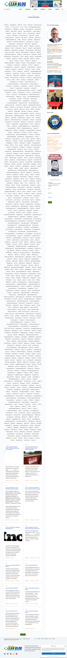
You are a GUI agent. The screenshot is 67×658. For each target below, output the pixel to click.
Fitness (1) (16, 143)
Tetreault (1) (12, 387)
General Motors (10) (29, 155)
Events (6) (35, 132)
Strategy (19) (23, 370)
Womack (54, 151)
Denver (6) (36, 111)
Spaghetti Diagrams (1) (20, 364)
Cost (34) (14, 92)
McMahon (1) (16, 252)
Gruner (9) (13, 164)
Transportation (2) (8, 404)
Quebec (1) (31, 332)
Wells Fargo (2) (14, 429)
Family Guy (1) (8, 141)
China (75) (7, 77)
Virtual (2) (24, 419)
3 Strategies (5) (13, 25)
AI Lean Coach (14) (31, 33)
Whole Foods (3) (9, 431)
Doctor (52, 137)
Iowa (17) (19, 191)
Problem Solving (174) (30, 320)
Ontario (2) (14, 282)
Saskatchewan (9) (37, 349)
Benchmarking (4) (25, 52)
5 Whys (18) (30, 25)
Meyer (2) (21, 259)
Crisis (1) (24, 96)
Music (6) (8, 271)
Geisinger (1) (15, 153)
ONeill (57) (8, 282)
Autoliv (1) (37, 41)
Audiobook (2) (37, 39)
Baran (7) (25, 48)
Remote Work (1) (16, 339)
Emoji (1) (8, 126)
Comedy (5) (20, 82)
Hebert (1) (22, 172)
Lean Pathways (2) (34, 227)
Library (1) (37, 240)
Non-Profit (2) (30, 275)
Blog (8, 444)
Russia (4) (37, 347)
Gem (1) (21, 153)
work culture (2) (19, 434)
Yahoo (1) (26, 438)
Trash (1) (15, 404)
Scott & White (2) (37, 351)
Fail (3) (27, 138)
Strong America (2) (11, 372)
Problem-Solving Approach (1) (16, 322)
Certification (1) (8, 71)
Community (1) (9, 86)
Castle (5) (8, 69)
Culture (60, 136)
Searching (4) (7, 353)
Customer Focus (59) (22, 103)
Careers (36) (16, 67)
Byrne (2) (23, 63)
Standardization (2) (10, 368)
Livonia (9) (15, 244)
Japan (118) (39, 193)
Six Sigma (50, 148)
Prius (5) (39, 318)
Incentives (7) (33, 185)
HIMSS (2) (22, 174)
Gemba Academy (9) (35, 153)
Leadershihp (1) (19, 214)
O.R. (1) (14, 280)
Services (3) (24, 356)
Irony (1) (34, 191)
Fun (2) (25, 149)
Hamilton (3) (18, 166)
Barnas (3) (30, 48)
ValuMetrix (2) (37, 415)
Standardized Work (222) (21, 368)
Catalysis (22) (14, 69)
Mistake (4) (27, 261)
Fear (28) (21, 141)
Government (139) (37, 160)
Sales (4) (23, 349)
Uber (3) (34, 406)
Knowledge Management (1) (23, 208)
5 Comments (36, 480)
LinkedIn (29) (32, 242)
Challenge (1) (20, 71)
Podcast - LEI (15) (34, 311)
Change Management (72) (35, 71)
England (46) (22, 130)
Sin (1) (24, 360)
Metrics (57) (9, 259)
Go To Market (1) (37, 157)
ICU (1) (26, 183)
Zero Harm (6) (27, 440)
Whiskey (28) (33, 429)
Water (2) (32, 425)
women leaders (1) (11, 434)
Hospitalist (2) (16, 178)
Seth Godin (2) (31, 356)
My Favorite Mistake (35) (21, 271)
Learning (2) (37, 238)
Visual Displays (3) (36, 419)
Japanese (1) (16, 195)
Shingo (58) (14, 358)
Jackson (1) (20, 193)
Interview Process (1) (21, 189)
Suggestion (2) (10, 375)
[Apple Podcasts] (10, 9)
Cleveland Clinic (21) (37, 77)
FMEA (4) (12, 145)
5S (47, 136)
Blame (53, 136)
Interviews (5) (30, 189)
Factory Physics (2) (16, 138)
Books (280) (26, 58)
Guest (55, 138)
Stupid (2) (36, 372)
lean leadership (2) (34, 223)
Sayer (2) (7, 351)
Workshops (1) (9, 438)
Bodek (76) (8, 58)
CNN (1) (18, 79)
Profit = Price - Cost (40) (9, 328)
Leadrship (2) (29, 216)
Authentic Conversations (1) (19, 41)
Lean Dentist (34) (21, 221)
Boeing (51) (14, 58)
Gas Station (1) (38, 151)
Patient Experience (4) (25, 292)
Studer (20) (25, 372)
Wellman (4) (7, 429)
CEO (58, 136)
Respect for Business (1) (22, 341)
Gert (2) (6, 157)
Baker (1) (26, 46)
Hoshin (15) (36, 176)
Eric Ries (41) (24, 132)
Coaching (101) (30, 79)
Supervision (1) (35, 375)
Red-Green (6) (39, 337)
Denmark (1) (23, 111)
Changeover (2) (8, 73)
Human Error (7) (8, 181)
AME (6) (37, 35)
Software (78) (25, 362)
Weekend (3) (16, 427)
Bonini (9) (20, 58)
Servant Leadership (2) (10, 356)
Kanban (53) (15, 204)
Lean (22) (36, 216)
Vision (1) (29, 419)
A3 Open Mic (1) (8, 29)
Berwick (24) (32, 52)
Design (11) (16, 113)
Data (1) (40, 107)
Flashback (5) (22, 143)
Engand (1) (15, 130)
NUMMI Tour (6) (26, 278)
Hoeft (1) (32, 174)
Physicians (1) (15, 305)
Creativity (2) (18, 96)
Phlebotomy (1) (29, 303)
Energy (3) (36, 128)
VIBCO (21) (37, 417)
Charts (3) (28, 73)
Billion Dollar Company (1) (10, 54)
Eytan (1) (37, 136)
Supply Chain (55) (10, 377)
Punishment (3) (27, 330)
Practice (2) (32, 316)
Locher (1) (20, 244)
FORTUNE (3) (22, 147)
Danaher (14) (34, 107)
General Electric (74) (20, 155)
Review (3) (33, 343)
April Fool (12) (37, 37)
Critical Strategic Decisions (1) (34, 96)
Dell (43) (32, 109)
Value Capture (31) (36, 412)
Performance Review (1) (34, 301)
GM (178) (31, 157)
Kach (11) (32, 200)
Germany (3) (37, 155)
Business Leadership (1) (9, 63)
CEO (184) (38, 69)
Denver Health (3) (9, 113)
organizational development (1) (12, 286)
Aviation (51, 136)
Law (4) (23, 212)
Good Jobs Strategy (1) (21, 160)
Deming (48, 137)
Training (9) (37, 400)
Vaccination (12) (22, 412)
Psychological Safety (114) (36, 328)
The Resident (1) (17, 389)
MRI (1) (12, 269)
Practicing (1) (38, 316)
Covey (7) (8, 94)
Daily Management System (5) (34, 105)
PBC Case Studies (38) (37, 297)
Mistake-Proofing (54, 143)
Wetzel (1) (21, 429)
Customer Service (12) (9, 105)
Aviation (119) (27, 44)
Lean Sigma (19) (27, 229)
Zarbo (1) (13, 440)
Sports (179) (30, 366)
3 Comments (17, 580)
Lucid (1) (38, 244)
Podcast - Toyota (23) (9, 313)
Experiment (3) (21, 136)
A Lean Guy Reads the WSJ (11, 611)
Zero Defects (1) (19, 440)
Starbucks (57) (30, 368)
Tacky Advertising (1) (18, 381)
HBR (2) (21, 168)
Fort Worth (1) (15, 147)
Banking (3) (7, 48)
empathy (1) (14, 126)
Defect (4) (16, 109)
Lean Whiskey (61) (27, 235)
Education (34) (16, 122)
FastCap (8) (15, 141)
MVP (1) (13, 271)
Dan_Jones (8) (20, 107)
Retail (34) (20, 343)
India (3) (38, 185)
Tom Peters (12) (15, 393)
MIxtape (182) (22, 263)
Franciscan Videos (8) (11, 149)
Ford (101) (8, 147)
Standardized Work (58, 148)
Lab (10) (15, 210)
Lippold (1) (39, 242)
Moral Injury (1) (24, 265)
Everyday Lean (55, 137)
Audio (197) (30, 39)
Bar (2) (12, 48)
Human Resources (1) (17, 181)
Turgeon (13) (17, 406)
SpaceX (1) (12, 364)
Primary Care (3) (32, 318)
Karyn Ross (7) (37, 204)
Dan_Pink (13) (27, 107)
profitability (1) (18, 328)
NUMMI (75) (18, 278)
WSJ (55, 151)
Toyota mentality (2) (22, 398)
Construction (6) (18, 88)
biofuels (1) (19, 54)
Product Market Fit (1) (24, 326)
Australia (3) (9, 41)
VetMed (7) (31, 417)
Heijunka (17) (29, 172)
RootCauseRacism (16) (22, 347)
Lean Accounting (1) (8, 219)
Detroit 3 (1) (37, 113)
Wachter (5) (38, 421)
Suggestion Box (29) (19, 375)
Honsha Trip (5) (23, 176)
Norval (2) (7, 278)
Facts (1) (23, 138)
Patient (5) (9, 292)
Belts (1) (18, 52)
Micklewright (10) (35, 259)
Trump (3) (34, 404)
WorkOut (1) (18, 436)
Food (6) (21, 145)
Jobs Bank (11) (37, 195)
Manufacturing (49, 143)
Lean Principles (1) (9, 229)
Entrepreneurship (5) (30, 130)
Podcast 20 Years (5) (30, 313)
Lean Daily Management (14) (11, 221)
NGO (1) (39, 273)
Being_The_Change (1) (10, 52)
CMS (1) (13, 79)
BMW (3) (26, 56)
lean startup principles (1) (32, 231)
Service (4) (18, 356)
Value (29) (29, 412)
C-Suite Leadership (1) (31, 63)
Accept (54, 653)
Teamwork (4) (8, 385)
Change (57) (26, 71)
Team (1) (28, 383)
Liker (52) (21, 242)
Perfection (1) (38, 299)
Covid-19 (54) (14, 94)
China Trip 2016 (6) (14, 77)
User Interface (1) (9, 412)
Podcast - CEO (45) (34, 307)
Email (49, 188)
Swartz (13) (29, 379)
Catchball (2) (20, 69)
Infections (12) (29, 187)
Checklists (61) (23, 75)
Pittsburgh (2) (27, 305)
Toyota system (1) (10, 400)
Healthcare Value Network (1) (13, 172)
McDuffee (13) (9, 252)
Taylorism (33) (15, 383)
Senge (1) (34, 353)
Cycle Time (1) (19, 105)
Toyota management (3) (11, 398)
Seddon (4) (28, 353)
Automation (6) (12, 44)
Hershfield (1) (15, 174)
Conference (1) (37, 86)
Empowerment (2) (12, 128)
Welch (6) (37, 427)
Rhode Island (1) (10, 345)
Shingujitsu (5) (21, 358)
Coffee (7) (37, 79)
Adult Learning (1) (36, 31)
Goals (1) (6, 160)
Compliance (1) (24, 86)
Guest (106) (19, 164)
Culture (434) (26, 98)
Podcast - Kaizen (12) (12, 311)
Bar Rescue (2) (18, 48)
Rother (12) (31, 347)
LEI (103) (8, 240)
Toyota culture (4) (19, 396)
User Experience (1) (35, 410)
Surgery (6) (23, 377)
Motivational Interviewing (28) (17, 267)
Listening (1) (8, 244)
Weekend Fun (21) (23, 427)
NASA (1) (29, 271)
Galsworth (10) (8, 151)
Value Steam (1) (9, 415)
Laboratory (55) (21, 210)
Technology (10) (24, 385)
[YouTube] (8, 9)
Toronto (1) (22, 393)
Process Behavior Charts (55, 146)
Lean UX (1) (19, 235)
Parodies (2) (17, 290)
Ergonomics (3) (17, 132)
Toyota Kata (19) (28, 396)
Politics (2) (6, 316)
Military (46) (14, 261)
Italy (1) (9, 193)
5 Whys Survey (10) (38, 25)
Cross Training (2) (12, 98)
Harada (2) (10, 168)
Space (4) (6, 364)
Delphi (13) (37, 109)
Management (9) (11, 246)
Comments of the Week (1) (13, 84)
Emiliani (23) (36, 124)
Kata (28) (8, 206)
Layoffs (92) (29, 212)
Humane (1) (25, 181)
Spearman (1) (23, 366)
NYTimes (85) (9, 280)
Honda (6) (37, 174)
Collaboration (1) (13, 82)
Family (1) (38, 138)
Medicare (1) (10, 254)
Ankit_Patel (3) (24, 37)
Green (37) (6, 162)
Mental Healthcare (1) (19, 256)
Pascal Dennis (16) (36, 290)
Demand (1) (10, 111)
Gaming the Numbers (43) (18, 151)
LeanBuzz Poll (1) (36, 235)
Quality (53, 147)
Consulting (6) (27, 88)
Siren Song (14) (30, 360)
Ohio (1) (29, 280)
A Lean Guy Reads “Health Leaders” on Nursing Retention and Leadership (13, 448)
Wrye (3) (15, 438)
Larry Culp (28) (11, 212)
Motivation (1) (7, 267)
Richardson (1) (18, 345)
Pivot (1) (33, 305)
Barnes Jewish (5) (37, 48)
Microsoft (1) (8, 261)
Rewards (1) (39, 343)
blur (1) (21, 56)
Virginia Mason (48, 151)
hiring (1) (27, 174)
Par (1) (36, 288)
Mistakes (59, 143)
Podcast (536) (15, 307)
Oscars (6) (23, 286)
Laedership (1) (29, 210)
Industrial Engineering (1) (11, 187)
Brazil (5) (11, 60)
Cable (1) (39, 63)
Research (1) (23, 339)
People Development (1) (29, 299)
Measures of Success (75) (25, 252)
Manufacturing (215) (9, 248)
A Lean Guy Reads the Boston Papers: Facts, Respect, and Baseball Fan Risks (31, 448)
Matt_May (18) (25, 250)
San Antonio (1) (29, 349)
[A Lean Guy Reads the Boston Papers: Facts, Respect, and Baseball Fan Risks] (33, 458)
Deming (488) (17, 111)
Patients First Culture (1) (9, 297)
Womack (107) (37, 431)
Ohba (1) (24, 280)
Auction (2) (24, 39)
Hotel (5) (22, 178)
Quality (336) (7, 332)
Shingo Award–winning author (55, 68)
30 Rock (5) (19, 25)
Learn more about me (54, 52)
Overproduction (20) (22, 288)
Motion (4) (36, 265)
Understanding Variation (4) (14, 408)
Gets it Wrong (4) (12, 157)
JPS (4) (36, 197)
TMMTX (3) (38, 391)
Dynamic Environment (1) (16, 119)
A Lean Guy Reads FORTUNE (31, 565)
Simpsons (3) (19, 360)
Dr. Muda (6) (38, 117)
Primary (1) (25, 318)
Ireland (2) (29, 191)
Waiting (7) (13, 423)
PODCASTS (27, 9)
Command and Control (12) (30, 82)
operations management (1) (34, 282)
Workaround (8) (35, 434)
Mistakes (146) (10, 263)
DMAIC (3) (7, 117)
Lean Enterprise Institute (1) (13, 223)
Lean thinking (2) (19, 233)
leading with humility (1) (13, 216)
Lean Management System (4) (24, 225)
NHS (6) (8, 275)
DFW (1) (27, 115)
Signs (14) (7, 360)
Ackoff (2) (7, 31)
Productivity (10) (34, 326)
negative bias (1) (36, 271)
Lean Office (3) (26, 227)
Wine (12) (16, 431)
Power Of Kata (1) (24, 316)
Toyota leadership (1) (37, 396)
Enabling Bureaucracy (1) (27, 128)
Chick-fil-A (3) (37, 75)
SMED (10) (19, 362)
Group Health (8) (28, 162)
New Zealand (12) (32, 273)
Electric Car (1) (31, 122)
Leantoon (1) (25, 238)
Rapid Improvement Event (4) (32, 334)
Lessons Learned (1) (25, 240)
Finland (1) (38, 141)
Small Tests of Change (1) (10, 362)
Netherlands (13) (23, 273)
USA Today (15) (26, 410)
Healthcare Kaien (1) (12, 170)
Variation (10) (17, 417)
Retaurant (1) (26, 343)
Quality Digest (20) (24, 332)
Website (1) (9, 427)
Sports (53, 148)
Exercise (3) (37, 134)
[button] (65, 646)
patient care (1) (16, 292)
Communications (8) (34, 84)
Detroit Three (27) (9, 115)
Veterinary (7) (24, 417)
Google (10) (29, 160)
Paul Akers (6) (28, 297)
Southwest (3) (32, 362)
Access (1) (22, 29)
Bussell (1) (18, 63)
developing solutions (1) (19, 115)
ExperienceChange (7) (11, 136)
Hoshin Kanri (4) (8, 178)
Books (56, 136)
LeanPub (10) (8, 238)
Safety (48, 148)
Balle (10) (38, 46)
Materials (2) (18, 250)
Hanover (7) (33, 166)
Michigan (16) (27, 259)
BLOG (20, 9)
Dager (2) (25, 105)
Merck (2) (39, 256)
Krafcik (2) (38, 208)
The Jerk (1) (24, 387)
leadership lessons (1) (37, 214)
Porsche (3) (17, 316)
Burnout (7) (27, 60)
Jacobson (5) (27, 193)
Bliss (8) (39, 54)
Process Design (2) (24, 324)
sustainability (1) (35, 377)
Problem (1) (21, 320)
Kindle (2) (32, 206)
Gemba (48, 138)
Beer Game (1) (38, 50)
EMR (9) (18, 128)
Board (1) (32, 56)
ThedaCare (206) (25, 389)
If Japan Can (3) (32, 183)
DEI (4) (27, 109)
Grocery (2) (21, 162)
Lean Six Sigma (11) (36, 229)
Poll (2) (11, 316)
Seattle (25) (21, 353)
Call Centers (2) (17, 65)
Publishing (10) (15, 330)
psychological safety (57, 47)
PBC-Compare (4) (8, 299)
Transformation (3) (25, 402)
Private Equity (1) (14, 320)
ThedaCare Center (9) (34, 389)
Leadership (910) (27, 214)
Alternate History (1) (23, 35)
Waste (51, 151)
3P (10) (24, 25)
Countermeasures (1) (36, 92)
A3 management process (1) (34, 27)
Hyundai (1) (16, 183)
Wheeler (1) (26, 429)
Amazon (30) (31, 35)
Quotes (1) (10, 334)
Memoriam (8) (35, 254)
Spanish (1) (34, 364)
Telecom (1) (38, 385)
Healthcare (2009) (34, 168)
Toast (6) (8, 393)
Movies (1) (40, 267)
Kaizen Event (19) (25, 202)
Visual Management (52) (10, 421)
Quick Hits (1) (38, 332)
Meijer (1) (29, 254)
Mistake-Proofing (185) (35, 261)
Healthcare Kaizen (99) (22, 170)
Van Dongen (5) (10, 417)
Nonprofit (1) (37, 275)
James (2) (33, 193)
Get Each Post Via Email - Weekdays (55, 183)
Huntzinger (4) (9, 183)
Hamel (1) (12, 166)
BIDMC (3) (39, 52)
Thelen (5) (8, 391)
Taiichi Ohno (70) (27, 381)
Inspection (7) (8, 189)
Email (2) (8, 124)
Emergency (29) (15, 124)
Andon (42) (17, 37)
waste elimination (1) (24, 425)
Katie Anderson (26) (15, 206)
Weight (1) (31, 427)
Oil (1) (33, 280)
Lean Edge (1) (38, 221)
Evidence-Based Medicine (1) (22, 134)
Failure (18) (32, 138)
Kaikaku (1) (38, 200)
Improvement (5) (24, 185)
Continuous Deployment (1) (10, 90)
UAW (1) (29, 406)
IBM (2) (21, 183)
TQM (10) (31, 400)
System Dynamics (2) (8, 381)
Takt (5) (34, 381)
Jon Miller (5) (26, 197)
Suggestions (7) (28, 375)
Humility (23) (32, 181)
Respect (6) (13, 341)
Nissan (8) (18, 275)
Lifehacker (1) (7, 242)
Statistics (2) (16, 370)
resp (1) (8, 341)
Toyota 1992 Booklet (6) (9, 396)
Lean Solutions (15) (12, 231)
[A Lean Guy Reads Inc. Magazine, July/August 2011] (13, 537)
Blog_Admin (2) (15, 56)
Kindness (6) (37, 206)
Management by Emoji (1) (21, 246)
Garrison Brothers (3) (29, 151)
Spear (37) (17, 366)
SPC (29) (39, 364)
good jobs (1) (12, 160)
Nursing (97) (33, 278)
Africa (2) (14, 33)
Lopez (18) (32, 244)
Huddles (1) (38, 178)
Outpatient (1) (29, 286)
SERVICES (43, 9)
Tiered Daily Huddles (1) (24, 391)
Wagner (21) (6, 423)
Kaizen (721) (18, 202)
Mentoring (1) (28, 256)
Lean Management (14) (12, 225)
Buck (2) (22, 60)
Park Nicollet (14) (9, 290)
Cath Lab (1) (27, 69)
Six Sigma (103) (38, 360)
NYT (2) (38, 278)
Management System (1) (33, 246)
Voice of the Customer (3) (21, 421)
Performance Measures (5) (22, 301)
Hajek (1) (6, 166)
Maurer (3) (32, 250)
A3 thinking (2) (16, 29)
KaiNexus (57, 140)
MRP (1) (16, 269)
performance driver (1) (11, 301)
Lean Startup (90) (21, 231)
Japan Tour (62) (9, 195)
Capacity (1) (36, 65)
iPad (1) (23, 191)
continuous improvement (54, 48)
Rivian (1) (25, 345)
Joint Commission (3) (17, 197)
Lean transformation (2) (11, 235)
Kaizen (48, 142)
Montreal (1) (16, 265)
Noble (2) (23, 275)
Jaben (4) (15, 193)
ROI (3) (29, 345)
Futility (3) (36, 149)
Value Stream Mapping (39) (27, 415)
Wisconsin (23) (29, 431)
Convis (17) (33, 90)
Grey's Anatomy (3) (14, 162)
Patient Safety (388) (21, 294)
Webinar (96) (37, 425)
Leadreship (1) (23, 216)
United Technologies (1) (12, 410)
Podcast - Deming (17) (12, 309)
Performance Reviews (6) (12, 303)
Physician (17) (8, 305)
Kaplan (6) (22, 204)
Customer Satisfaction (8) (33, 103)
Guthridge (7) (33, 164)
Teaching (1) (22, 383)
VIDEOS (35, 9)
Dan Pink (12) (12, 107)
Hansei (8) (39, 166)
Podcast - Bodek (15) (24, 307)
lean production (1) (19, 229)
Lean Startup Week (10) (10, 233)
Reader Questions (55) (8, 337)
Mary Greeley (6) (10, 250)
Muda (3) (21, 269)
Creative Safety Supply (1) (34, 94)
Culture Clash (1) (33, 98)
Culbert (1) (19, 98)
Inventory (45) (37, 189)
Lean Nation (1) (19, 227)
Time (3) (32, 391)
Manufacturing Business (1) (20, 248)
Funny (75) (30, 149)
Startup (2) (37, 368)
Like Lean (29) (14, 242)
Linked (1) (26, 242)
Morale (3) (31, 265)
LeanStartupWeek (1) (17, 238)
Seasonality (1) (15, 353)
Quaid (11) (34, 330)
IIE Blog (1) (7, 185)
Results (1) (14, 343)
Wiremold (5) (22, 431)
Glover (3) (26, 157)
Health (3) (26, 168)
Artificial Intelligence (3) (11, 39)
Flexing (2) (29, 143)
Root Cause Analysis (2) (11, 347)
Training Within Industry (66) (14, 402)
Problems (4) (27, 322)
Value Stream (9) (17, 415)
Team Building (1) (35, 383)
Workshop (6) (35, 436)
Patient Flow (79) (35, 292)
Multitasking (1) (28, 269)
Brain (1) (37, 58)
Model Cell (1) (29, 263)
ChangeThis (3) (16, 73)
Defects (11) (22, 109)
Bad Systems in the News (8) (12, 46)
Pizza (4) (38, 305)
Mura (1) (34, 269)
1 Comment (16, 603)
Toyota (55, 150)
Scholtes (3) (12, 351)
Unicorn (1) (24, 408)
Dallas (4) (6, 107)
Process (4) (33, 322)
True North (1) (28, 404)
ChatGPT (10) (9, 75)
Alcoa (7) (9, 35)
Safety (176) (17, 349)
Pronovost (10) (26, 328)
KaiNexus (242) (11, 202)
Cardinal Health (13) (8, 67)
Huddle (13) (32, 178)
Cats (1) (33, 69)
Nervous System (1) (9, 273)
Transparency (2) (34, 402)
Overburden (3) (37, 286)
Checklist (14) (16, 75)
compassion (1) (16, 86)
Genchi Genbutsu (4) (10, 155)
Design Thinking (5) (24, 113)
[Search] (62, 9)
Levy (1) (31, 240)
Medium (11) (17, 254)
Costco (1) (28, 92)
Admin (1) (20, 31)
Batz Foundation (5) (30, 50)
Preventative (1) (18, 318)
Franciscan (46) (36, 147)
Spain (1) (28, 364)
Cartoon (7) (39, 67)
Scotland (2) (29, 351)
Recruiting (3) (24, 337)
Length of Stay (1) (15, 240)
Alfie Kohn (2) (15, 35)
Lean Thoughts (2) (28, 233)
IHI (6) (38, 183)
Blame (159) (33, 54)
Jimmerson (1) (29, 195)
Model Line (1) (36, 263)
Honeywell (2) (16, 176)
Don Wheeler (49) (21, 117)
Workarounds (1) (10, 436)
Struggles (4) (19, 372)
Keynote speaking (51, 63)
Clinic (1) (8, 79)
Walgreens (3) (19, 423)
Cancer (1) (30, 65)
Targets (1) (39, 381)
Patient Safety (50, 144)
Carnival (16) (23, 67)
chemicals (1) (30, 75)
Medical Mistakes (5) (36, 252)
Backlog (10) (34, 44)
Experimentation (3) (29, 136)
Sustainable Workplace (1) (14, 379)
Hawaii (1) (16, 168)
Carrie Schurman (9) (31, 67)
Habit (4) (39, 164)
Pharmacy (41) (22, 303)
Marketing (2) (30, 248)
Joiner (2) (10, 197)
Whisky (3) (39, 429)
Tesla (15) (7, 387)
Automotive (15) (20, 44)
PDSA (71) (21, 299)
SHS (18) (39, 358)
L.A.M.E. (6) (10, 210)
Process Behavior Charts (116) (12, 324)
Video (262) (8, 419)
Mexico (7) (16, 259)
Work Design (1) (27, 434)
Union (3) (29, 408)
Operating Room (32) (22, 282)
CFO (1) (14, 71)
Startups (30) (10, 370)
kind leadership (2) (24, 206)
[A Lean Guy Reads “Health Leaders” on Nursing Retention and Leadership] (13, 458)
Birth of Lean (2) (26, 54)
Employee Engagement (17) (24, 126)
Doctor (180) (13, 117)
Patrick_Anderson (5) (20, 297)
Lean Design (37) (30, 221)
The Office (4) (9, 389)
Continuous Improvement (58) (23, 90)
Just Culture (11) (9, 200)
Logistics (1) (26, 244)
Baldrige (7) (31, 46)
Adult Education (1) (27, 31)
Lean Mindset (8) (10, 227)
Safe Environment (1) (9, 349)
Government (52, 138)
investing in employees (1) (10, 191)
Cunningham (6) (26, 101)
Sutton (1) (23, 379)
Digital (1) (32, 115)
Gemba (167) (27, 153)
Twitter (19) (24, 406)
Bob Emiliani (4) (38, 56)
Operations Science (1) (10, 284)
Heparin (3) (8, 174)
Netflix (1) (17, 273)
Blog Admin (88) (7, 56)
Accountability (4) (29, 29)
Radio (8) (15, 334)
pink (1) (21, 305)
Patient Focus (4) (12, 294)
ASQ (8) (18, 39)
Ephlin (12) (38, 130)
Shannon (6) (37, 356)
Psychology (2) (7, 330)
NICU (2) (12, 275)
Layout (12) (35, 212)
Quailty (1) (39, 330)
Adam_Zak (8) (14, 31)
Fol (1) (16, 145)
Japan (55, 140)
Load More (23, 634)
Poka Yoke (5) (38, 313)
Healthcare (50, 140)
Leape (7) (32, 238)
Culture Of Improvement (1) (15, 101)
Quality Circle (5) (15, 332)
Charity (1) (23, 73)
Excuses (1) (31, 134)
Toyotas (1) (25, 400)
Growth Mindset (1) (38, 162)
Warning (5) (39, 423)
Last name (49, 197)
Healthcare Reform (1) (33, 170)
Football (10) (26, 145)
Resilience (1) (30, 339)
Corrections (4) (8, 92)
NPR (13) (13, 278)
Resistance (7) (37, 339)
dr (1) (33, 117)
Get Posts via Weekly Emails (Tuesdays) (53, 186)
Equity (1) (10, 132)
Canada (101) (24, 65)
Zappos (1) (37, 438)
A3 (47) (26, 27)
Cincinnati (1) (28, 77)
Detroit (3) (32, 113)
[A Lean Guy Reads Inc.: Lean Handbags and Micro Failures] (13, 497)
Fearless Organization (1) (29, 141)
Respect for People (58, 147)
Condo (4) (31, 86)
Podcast (55, 144)
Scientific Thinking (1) (21, 351)
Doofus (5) (28, 117)
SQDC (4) (36, 366)
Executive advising (51, 66)
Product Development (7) (13, 326)
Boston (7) (32, 58)
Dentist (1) (30, 111)
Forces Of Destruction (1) (36, 145)
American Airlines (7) (9, 37)
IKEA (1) (13, 185)
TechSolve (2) (31, 385)
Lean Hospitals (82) (25, 223)
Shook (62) (34, 358)
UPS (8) (20, 410)
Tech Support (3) (15, 385)
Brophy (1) (17, 60)
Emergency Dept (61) (23, 124)
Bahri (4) (21, 46)
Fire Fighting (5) (9, 143)
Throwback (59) (14, 391)
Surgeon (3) (17, 377)
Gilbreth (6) (20, 157)
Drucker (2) (7, 119)
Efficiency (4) (23, 122)
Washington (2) (9, 425)
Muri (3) (39, 269)
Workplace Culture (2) (26, 436)
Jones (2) (32, 197)
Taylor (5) (9, 383)
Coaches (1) (23, 79)
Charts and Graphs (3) (36, 73)
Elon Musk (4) (38, 122)
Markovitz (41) (38, 248)
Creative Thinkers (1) (10, 96)
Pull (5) (20, 330)
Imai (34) (18, 185)
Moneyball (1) (10, 265)
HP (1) (27, 178)
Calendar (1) (9, 65)
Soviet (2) (39, 362)
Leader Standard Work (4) (9, 214)
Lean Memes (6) (35, 225)
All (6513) (6, 25)
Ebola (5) (32, 119)
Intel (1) (14, 189)
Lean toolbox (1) (37, 233)
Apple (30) (31, 37)
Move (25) (34, 267)
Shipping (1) (27, 358)
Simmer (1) (12, 360)
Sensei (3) (39, 353)
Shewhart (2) (7, 358)
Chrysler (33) (22, 77)
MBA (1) (37, 250)
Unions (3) (35, 408)
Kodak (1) (32, 208)
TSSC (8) (11, 406)
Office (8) (19, 280)
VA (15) (15, 412)
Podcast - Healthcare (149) (33, 309)
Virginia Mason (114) (16, 419)
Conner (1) (12, 88)
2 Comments (17, 480)
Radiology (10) (21, 334)
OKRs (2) (38, 280)
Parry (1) (29, 290)
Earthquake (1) (26, 119)
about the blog (50, 53)
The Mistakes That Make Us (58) (34, 387)
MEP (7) (34, 256)
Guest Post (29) (26, 164)
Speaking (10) (11, 366)
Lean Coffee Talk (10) (27, 219)
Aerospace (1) (8, 33)
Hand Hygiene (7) (25, 166)
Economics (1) (38, 119)
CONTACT (57, 9)
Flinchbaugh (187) (36, 143)
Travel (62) (21, 404)
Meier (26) (23, 254)
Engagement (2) (8, 130)
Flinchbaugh (58, 137)
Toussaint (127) (29, 393)
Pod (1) (9, 307)
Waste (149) (15, 425)
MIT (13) (15, 263)
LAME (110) (36, 210)
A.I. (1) (22, 27)
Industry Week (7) (21, 187)
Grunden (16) (7, 164)
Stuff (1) (31, 372)
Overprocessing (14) (12, 288)
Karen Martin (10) (29, 204)
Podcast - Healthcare (60, 144)
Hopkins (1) (30, 176)
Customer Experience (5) (12, 103)
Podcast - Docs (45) (22, 309)
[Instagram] (7, 9)
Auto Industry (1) (29, 41)
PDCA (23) (15, 299)
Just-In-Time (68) (25, 200)
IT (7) (5, 193)
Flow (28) (6, 145)
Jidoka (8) (23, 195)
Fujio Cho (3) (20, 149)
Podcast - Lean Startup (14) (23, 311)
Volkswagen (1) (31, 421)
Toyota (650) (36, 393)
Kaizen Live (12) (9, 204)
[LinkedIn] (4, 9)
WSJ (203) (20, 438)
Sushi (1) (29, 377)
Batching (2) (21, 50)
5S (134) (7, 27)
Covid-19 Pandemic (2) (23, 94)
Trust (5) (39, 404)
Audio (6, 444)
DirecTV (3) (38, 115)
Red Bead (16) (31, 337)
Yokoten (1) (31, 438)
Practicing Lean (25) (9, 318)
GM (50, 138)
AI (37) (24, 33)
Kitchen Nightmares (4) (11, 208)
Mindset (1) (21, 261)
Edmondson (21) (8, 122)
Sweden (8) (35, 379)
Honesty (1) (9, 176)
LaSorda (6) (18, 212)
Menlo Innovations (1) (9, 256)
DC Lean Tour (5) (9, 109)
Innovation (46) (37, 187)
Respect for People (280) (34, 341)
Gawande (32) (9, 153)
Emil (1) (31, 124)
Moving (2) (7, 269)
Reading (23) (17, 337)
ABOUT (50, 9)
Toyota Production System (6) (34, 398)
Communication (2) (24, 84)
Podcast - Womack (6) (19, 313)
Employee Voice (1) (35, 126)
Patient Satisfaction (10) (32, 294)
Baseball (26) (7, 50)
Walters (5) (33, 423)
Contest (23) (33, 88)
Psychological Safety (49, 147)
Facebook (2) (8, 138)
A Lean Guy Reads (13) (14, 27)
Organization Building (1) (22, 284)
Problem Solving (49, 146)
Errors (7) (30, 132)
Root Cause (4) (36, 345)
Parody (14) (23, 290)
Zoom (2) (33, 440)
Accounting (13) (37, 29)
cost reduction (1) (21, 92)
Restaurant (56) (7, 343)
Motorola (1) (28, 267)
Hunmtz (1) (38, 181)
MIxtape (61, 143)
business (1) (34, 60)
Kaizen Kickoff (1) (34, 202)
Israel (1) (39, 191)
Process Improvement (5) (34, 324)
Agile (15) (20, 33)
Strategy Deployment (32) (33, 370)
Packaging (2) (30, 288)
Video (58, 149)
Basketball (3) (15, 50)
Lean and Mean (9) (18, 219)
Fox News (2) (29, 147)
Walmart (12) (26, 423)
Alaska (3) (38, 33)
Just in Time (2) (17, 200)
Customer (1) (33, 101)
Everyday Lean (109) (10, 134)
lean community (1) (37, 219)
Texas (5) (18, 387)
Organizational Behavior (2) (34, 284)
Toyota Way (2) (18, 400)
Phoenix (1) (36, 303)
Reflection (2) (8, 339)
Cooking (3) (39, 90)
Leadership (55, 142)
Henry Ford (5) (36, 172)
